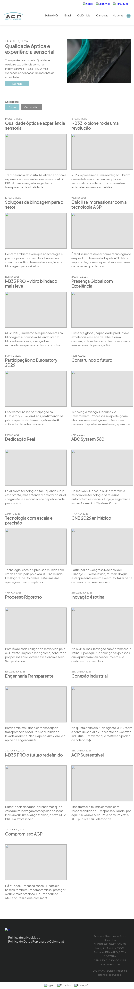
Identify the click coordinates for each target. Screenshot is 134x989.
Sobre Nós (51, 15)
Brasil (67, 15)
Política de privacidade (24, 937)
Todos (12, 107)
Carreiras (102, 15)
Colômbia (83, 15)
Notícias (118, 15)
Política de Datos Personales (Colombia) (36, 941)
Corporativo (31, 107)
